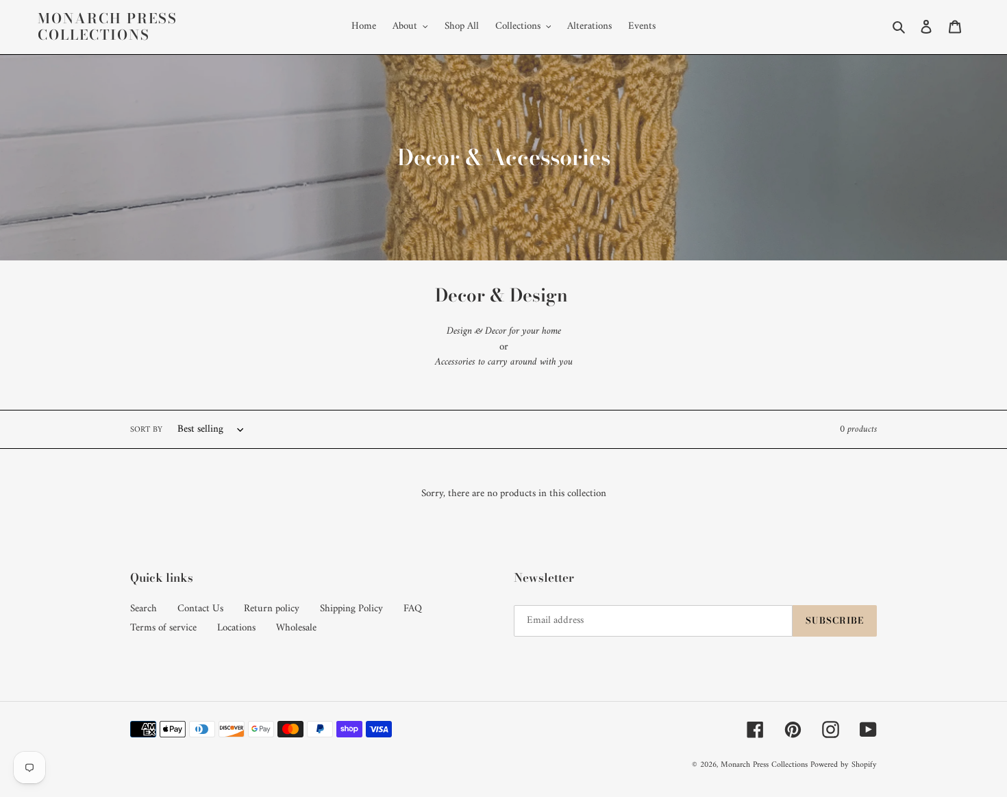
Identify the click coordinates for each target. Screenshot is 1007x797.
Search (143, 609)
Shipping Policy (351, 609)
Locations (236, 628)
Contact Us (200, 609)
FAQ (412, 609)
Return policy (271, 609)
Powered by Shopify (843, 765)
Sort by (146, 430)
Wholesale (296, 628)
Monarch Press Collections (107, 26)
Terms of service (163, 628)
